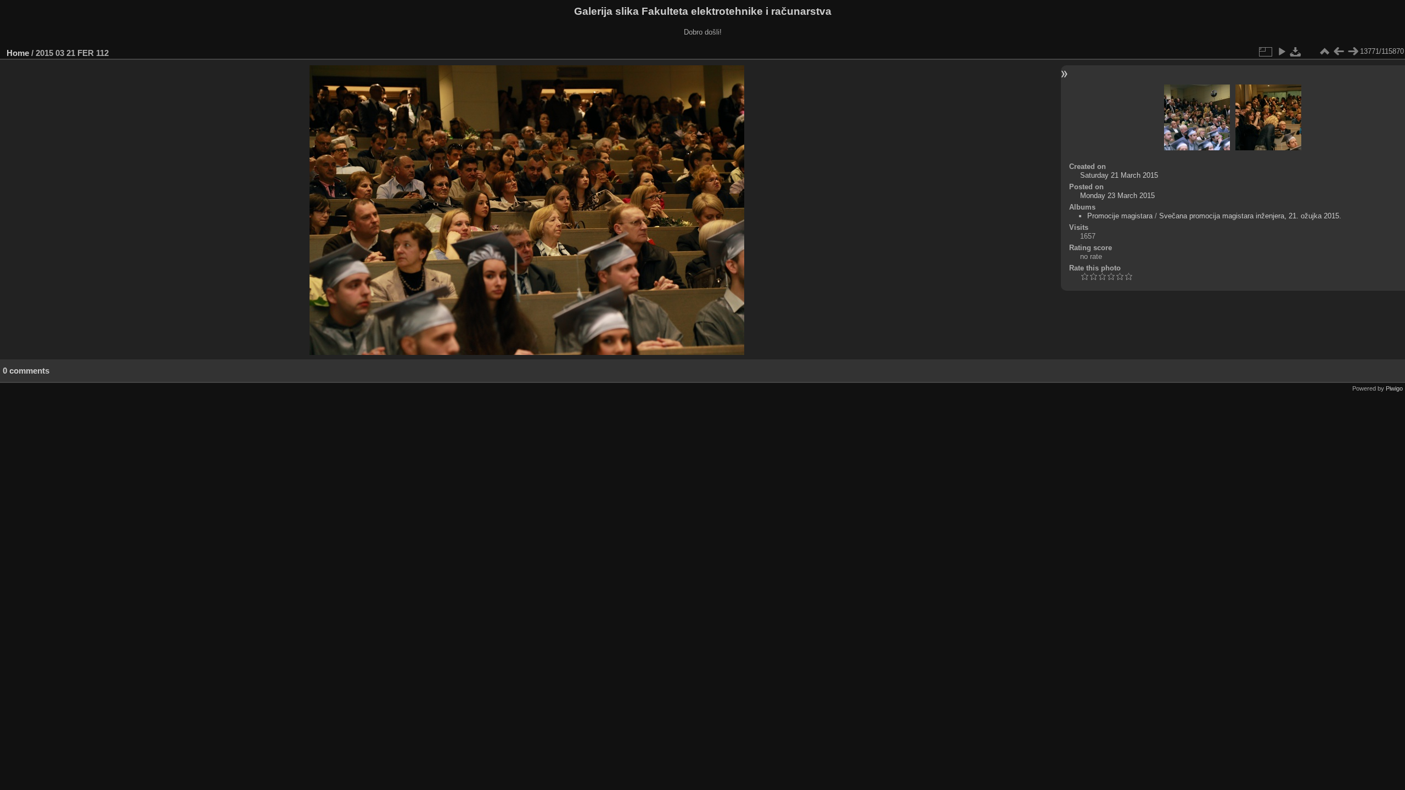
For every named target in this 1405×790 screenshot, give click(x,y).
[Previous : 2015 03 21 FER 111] (1338, 51)
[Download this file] (1296, 51)
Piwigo (1394, 388)
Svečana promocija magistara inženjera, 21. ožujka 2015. (1250, 216)
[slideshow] (1281, 51)
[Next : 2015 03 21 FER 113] (1353, 51)
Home (18, 53)
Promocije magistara (1120, 216)
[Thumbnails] (1324, 51)
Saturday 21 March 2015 (1119, 175)
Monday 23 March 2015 (1117, 195)
